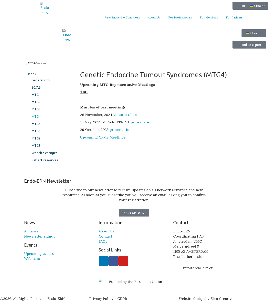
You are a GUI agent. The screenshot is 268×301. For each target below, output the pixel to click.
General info (41, 80)
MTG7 (36, 138)
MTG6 (36, 131)
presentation (141, 122)
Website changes (44, 153)
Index (32, 74)
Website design (192, 298)
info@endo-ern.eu (198, 268)
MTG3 (36, 109)
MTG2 (36, 102)
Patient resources (45, 160)
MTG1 (36, 94)
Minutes (120, 114)
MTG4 (36, 116)
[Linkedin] (103, 261)
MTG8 (36, 145)
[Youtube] (123, 261)
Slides (133, 114)
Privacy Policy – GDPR (108, 298)
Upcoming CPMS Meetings (103, 137)
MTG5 (36, 124)
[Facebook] (113, 261)
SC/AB (36, 87)
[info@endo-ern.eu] (178, 270)
